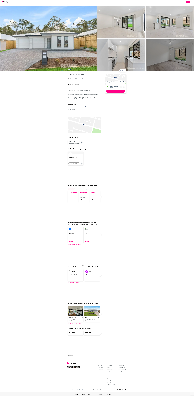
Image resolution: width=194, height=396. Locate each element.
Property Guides (110, 378)
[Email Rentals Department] (124, 87)
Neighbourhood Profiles (111, 376)
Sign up (188, 1)
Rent (14, 1)
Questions (35, 1)
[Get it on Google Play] (77, 367)
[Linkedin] (125, 390)
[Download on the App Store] (70, 367)
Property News (109, 382)
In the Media (100, 369)
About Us (100, 365)
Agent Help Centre (122, 378)
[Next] (100, 197)
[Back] (67, 5)
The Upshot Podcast (122, 374)
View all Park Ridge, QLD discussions (75, 282)
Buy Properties (109, 365)
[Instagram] (120, 390)
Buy (10, 1)
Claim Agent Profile (122, 371)
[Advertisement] (84, 175)
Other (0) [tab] (84, 188)
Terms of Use (100, 389)
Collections (178, 1)
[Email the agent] (82, 142)
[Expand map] (99, 118)
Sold (17, 1)
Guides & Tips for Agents (123, 373)
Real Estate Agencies (110, 373)
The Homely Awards (122, 376)
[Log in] (192, 2)
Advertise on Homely (122, 369)
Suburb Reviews (28, 1)
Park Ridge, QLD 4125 (75, 4)
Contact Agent (74, 163)
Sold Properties (110, 369)
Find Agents (109, 371)
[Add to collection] (82, 318)
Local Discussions (110, 374)
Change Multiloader (122, 367)
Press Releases (100, 367)
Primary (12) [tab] (71, 188)
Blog (39, 1)
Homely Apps (100, 373)
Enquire (115, 91)
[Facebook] (117, 390)
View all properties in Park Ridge (74, 323)
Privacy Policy (93, 389)
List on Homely (121, 365)
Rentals (108, 367)
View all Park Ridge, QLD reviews (74, 244)
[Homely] (73, 363)
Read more (70, 102)
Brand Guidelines (101, 371)
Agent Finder (22, 1)
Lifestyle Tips (109, 380)
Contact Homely (101, 374)
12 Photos (123, 70)
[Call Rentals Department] (82, 164)
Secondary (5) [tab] (77, 188)
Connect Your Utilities (111, 384)
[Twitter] (123, 390)
